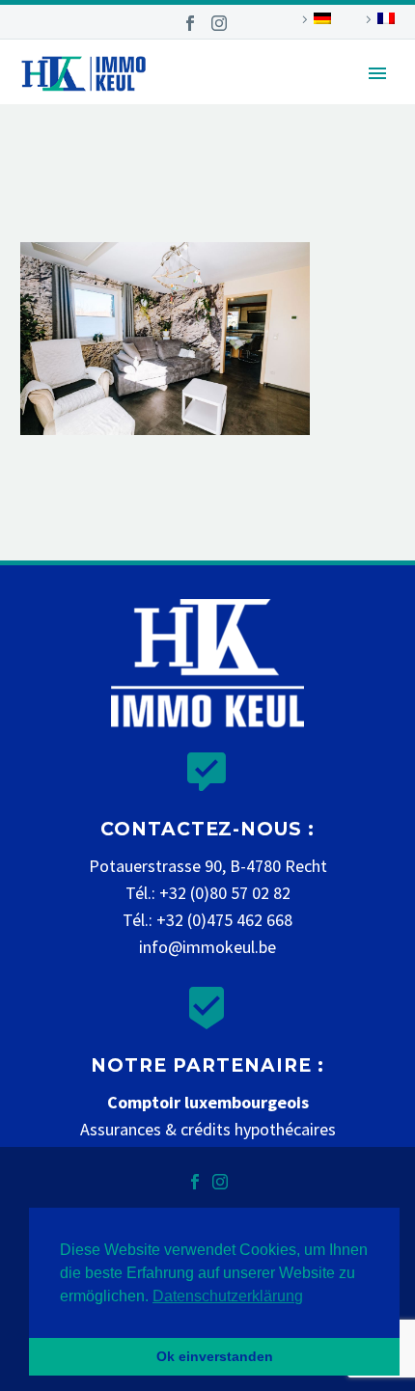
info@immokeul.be (207, 947)
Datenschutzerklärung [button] (227, 1296)
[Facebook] (190, 23)
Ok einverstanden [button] (214, 1356)
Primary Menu (377, 73)
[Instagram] (219, 23)
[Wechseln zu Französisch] (377, 19)
